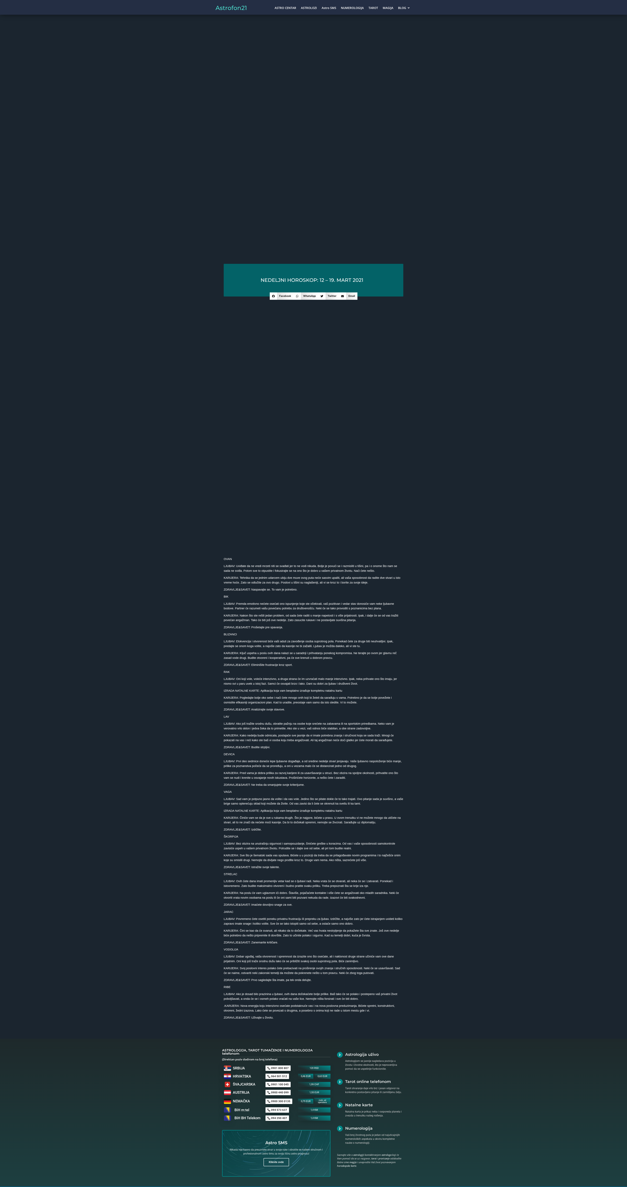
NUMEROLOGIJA (352, 8)
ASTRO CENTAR (285, 8)
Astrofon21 (231, 7)
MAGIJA (388, 8)
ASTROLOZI (309, 8)
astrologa (387, 1154)
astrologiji (358, 1154)
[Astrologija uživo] (340, 1055)
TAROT (373, 8)
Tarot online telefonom (368, 1081)
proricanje (384, 1158)
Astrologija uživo (362, 1054)
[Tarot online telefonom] (340, 1082)
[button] (282, 296)
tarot (374, 1158)
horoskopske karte (346, 1165)
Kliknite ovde (276, 1162)
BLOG (402, 8)
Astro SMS (329, 8)
